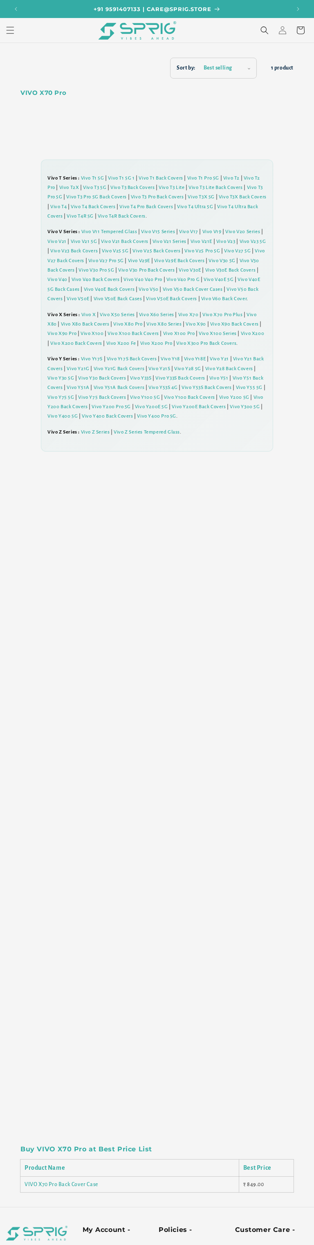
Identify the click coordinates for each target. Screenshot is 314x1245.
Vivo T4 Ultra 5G (195, 206)
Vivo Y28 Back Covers (229, 368)
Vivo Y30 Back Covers (102, 378)
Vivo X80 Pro (127, 324)
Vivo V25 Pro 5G (202, 251)
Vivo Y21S (159, 368)
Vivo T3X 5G (201, 197)
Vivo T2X (69, 187)
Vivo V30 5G (222, 260)
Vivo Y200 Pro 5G (111, 406)
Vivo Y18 (170, 359)
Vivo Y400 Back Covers (107, 416)
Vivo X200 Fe (121, 343)
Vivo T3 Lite (171, 187)
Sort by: (186, 68)
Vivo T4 (58, 206)
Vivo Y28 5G (187, 368)
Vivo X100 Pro (179, 333)
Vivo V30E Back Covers (230, 270)
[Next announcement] (298, 9)
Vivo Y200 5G (234, 397)
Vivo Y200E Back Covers (199, 406)
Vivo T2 (231, 178)
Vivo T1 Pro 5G (203, 178)
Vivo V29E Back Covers (179, 260)
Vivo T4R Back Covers (122, 216)
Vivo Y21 (219, 359)
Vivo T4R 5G (80, 216)
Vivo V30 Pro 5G (96, 270)
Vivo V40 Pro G (183, 279)
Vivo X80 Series (164, 324)
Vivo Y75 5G (60, 397)
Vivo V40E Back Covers (109, 289)
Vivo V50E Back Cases (118, 298)
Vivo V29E (139, 260)
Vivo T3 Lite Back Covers (215, 187)
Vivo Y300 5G (245, 406)
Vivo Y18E (195, 359)
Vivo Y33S (140, 378)
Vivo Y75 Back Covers (102, 397)
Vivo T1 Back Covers (161, 178)
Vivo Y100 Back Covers (189, 397)
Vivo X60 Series (156, 314)
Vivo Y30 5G (60, 378)
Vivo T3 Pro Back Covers (157, 197)
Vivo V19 (212, 231)
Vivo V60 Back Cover (224, 298)
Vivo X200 (252, 333)
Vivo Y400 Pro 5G (156, 416)
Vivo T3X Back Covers (243, 197)
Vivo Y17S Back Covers (132, 359)
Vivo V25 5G (115, 251)
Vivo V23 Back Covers (74, 251)
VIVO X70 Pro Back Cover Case (62, 1184)
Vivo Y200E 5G (151, 406)
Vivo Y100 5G (145, 397)
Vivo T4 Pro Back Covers (146, 206)
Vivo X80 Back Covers (85, 324)
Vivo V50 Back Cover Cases (193, 289)
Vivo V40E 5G (218, 279)
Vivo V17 (188, 231)
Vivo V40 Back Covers (96, 279)
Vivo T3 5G (94, 187)
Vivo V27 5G (237, 251)
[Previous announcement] (16, 9)
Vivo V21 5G (84, 241)
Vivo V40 (57, 279)
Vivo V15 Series (158, 231)
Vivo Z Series (95, 432)
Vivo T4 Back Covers (93, 206)
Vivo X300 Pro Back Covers (206, 343)
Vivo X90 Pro (61, 333)
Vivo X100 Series (218, 333)
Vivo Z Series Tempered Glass (147, 432)
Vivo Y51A (78, 387)
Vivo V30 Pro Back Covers (146, 270)
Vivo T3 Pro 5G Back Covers (96, 197)
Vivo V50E (78, 298)
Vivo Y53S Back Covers (207, 387)
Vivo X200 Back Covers (76, 343)
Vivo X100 (92, 333)
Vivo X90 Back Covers (234, 324)
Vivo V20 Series (242, 231)
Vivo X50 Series (117, 314)
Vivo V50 (149, 289)
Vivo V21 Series (169, 241)
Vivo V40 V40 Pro (142, 279)
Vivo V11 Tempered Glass (109, 231)
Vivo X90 (196, 324)
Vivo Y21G (78, 368)
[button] (10, 30)
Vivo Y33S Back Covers (180, 378)
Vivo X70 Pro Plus (222, 314)
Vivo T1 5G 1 (121, 178)
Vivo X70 (188, 314)
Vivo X (88, 314)
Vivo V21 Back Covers (124, 241)
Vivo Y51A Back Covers (119, 387)
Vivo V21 (57, 241)
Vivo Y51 (219, 378)
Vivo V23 (226, 241)
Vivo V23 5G (253, 241)
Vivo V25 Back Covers (156, 251)
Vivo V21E (201, 241)
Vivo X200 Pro (156, 343)
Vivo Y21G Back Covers (119, 368)
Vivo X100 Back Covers (133, 333)
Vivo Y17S (92, 359)
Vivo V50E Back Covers (171, 298)
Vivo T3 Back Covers (132, 187)
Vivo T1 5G (92, 178)
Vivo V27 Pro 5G (106, 260)
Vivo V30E (190, 270)
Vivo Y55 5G (249, 387)
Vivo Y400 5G (62, 416)
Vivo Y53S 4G (162, 387)
